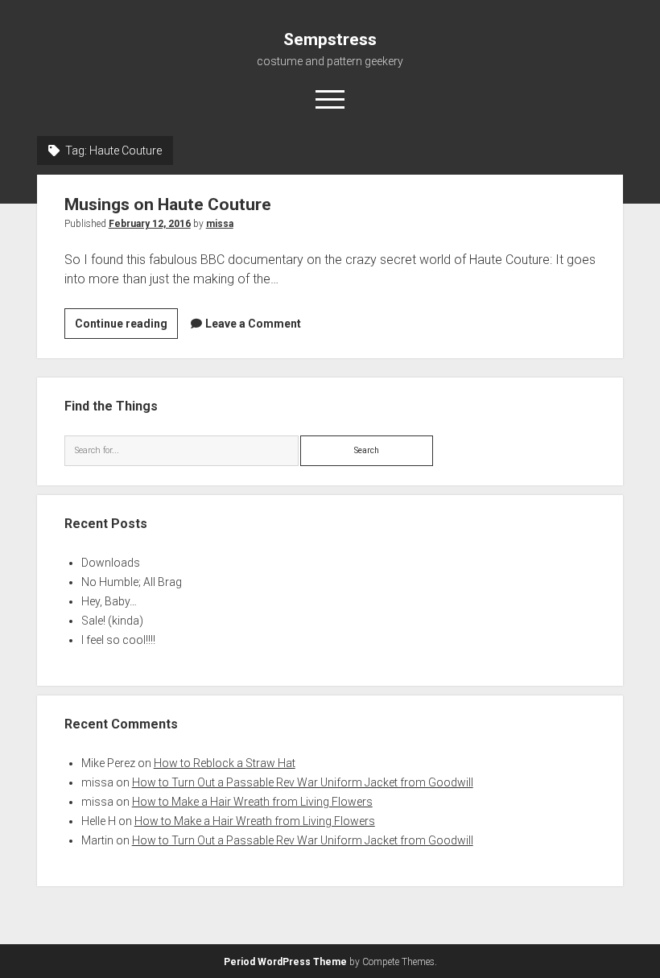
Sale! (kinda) (112, 620)
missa (219, 223)
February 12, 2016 (150, 223)
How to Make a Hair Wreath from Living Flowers (252, 801)
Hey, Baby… (109, 601)
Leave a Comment (253, 323)
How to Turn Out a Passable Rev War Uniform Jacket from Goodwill (302, 782)
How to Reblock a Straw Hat (224, 763)
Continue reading (126, 327)
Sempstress (330, 39)
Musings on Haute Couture (167, 204)
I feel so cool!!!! (118, 639)
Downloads (110, 562)
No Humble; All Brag (131, 582)
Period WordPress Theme (285, 962)
